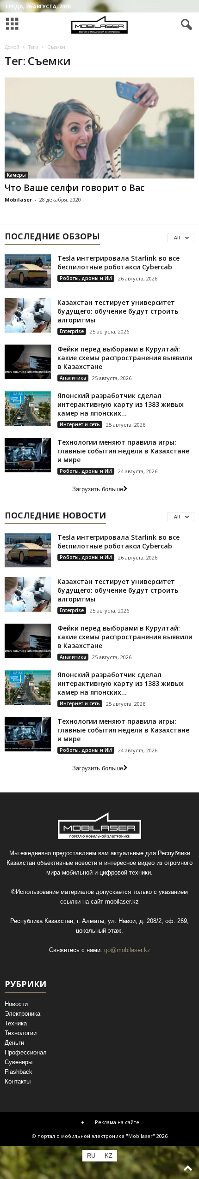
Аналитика (73, 378)
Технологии (21, 1033)
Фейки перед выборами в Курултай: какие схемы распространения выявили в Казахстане (125, 358)
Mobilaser (18, 199)
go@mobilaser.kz (127, 950)
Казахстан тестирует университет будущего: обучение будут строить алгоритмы (117, 311)
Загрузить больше (97, 489)
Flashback (18, 1071)
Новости (16, 1003)
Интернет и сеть (80, 424)
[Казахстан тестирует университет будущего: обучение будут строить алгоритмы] (28, 315)
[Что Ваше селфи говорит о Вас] (99, 128)
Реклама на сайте (117, 1122)
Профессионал (26, 1052)
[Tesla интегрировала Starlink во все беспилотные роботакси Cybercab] (28, 271)
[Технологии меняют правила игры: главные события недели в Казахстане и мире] (28, 455)
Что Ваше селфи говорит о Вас (74, 188)
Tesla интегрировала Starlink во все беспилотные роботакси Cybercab (118, 262)
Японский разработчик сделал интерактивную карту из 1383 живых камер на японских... (120, 404)
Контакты (18, 1081)
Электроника (22, 1013)
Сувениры (18, 1062)
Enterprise (72, 331)
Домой (12, 47)
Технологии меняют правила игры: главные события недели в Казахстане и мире (123, 451)
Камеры (16, 175)
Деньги (14, 1042)
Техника (16, 1023)
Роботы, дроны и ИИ (86, 278)
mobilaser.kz (122, 901)
